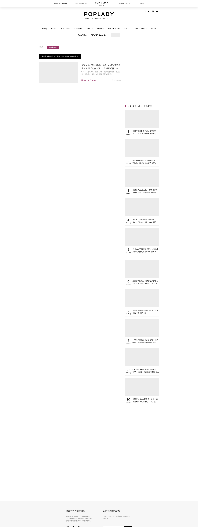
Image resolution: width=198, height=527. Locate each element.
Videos (153, 28)
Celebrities (78, 28)
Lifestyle (90, 28)
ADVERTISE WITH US (124, 3)
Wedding (100, 28)
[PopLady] (99, 15)
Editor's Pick (65, 28)
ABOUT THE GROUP (60, 3)
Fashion (54, 28)
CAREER (141, 3)
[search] (145, 11)
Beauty (44, 28)
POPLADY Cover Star (99, 35)
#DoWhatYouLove (140, 28)
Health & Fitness (114, 28)
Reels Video (82, 35)
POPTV (126, 28)
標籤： (42, 47)
